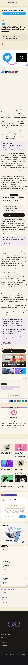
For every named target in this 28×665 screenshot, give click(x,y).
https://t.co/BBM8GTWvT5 (15, 321)
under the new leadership (12, 117)
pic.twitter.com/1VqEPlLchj (13, 145)
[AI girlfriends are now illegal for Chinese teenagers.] (7, 463)
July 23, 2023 (6, 243)
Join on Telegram (15, 13)
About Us (3, 637)
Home (3, 20)
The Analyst (14, 417)
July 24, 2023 (14, 149)
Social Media (16, 386)
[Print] (26, 401)
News (5, 20)
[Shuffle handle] (18, 500)
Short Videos (5, 602)
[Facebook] (2, 72)
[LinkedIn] (9, 72)
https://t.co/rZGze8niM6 (15, 337)
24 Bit (3, 599)
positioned (11, 248)
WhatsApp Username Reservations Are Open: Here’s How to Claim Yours (6, 485)
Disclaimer (4, 645)
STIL (3, 604)
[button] (14, 360)
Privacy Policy (5, 642)
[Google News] (14, 395)
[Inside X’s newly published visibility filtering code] (7, 447)
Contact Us (4, 640)
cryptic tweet (22, 136)
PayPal (3, 169)
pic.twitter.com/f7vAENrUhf (10, 339)
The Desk (4, 592)
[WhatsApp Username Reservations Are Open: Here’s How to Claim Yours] (7, 478)
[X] (6, 72)
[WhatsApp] (20, 401)
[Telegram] (23, 401)
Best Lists (4, 597)
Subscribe (15, 351)
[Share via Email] (16, 72)
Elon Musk (4, 386)
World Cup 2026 (5, 634)
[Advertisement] (14, 93)
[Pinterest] (12, 72)
